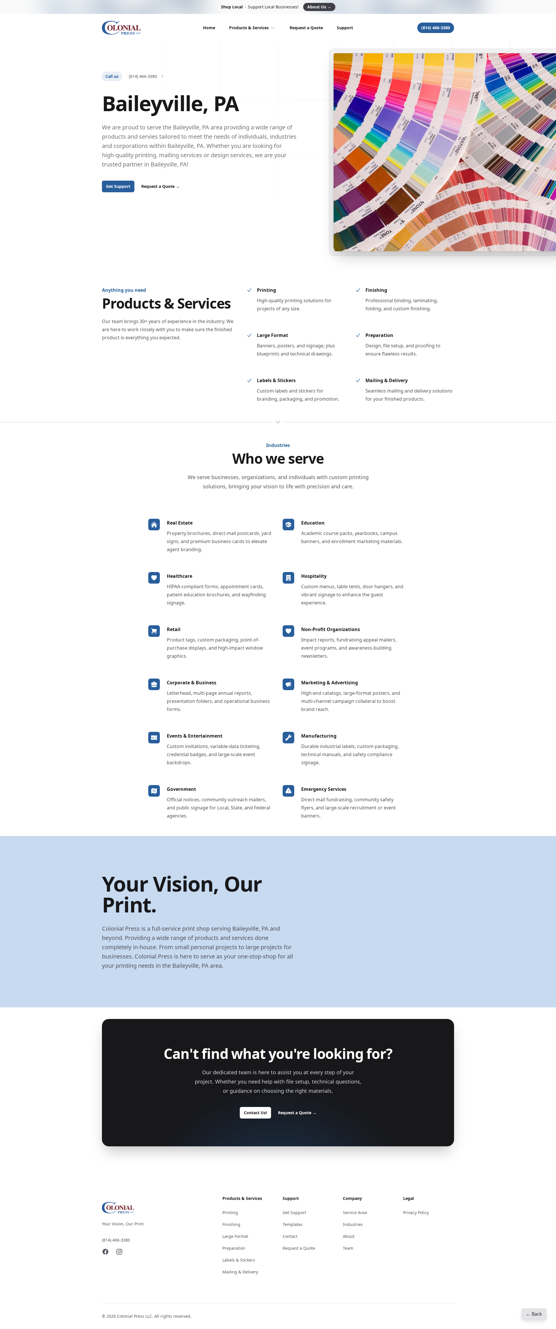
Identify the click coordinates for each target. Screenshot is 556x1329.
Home (209, 27)
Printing (230, 1212)
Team (348, 1248)
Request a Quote (306, 27)
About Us (319, 7)
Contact (290, 1236)
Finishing (231, 1224)
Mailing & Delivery (240, 1272)
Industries (353, 1224)
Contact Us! (255, 1112)
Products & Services (249, 27)
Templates (293, 1224)
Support (345, 27)
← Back (534, 1314)
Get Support (118, 186)
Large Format (235, 1236)
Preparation (233, 1248)
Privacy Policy (416, 1212)
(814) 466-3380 (435, 27)
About (348, 1236)
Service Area (355, 1212)
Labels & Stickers (238, 1260)
